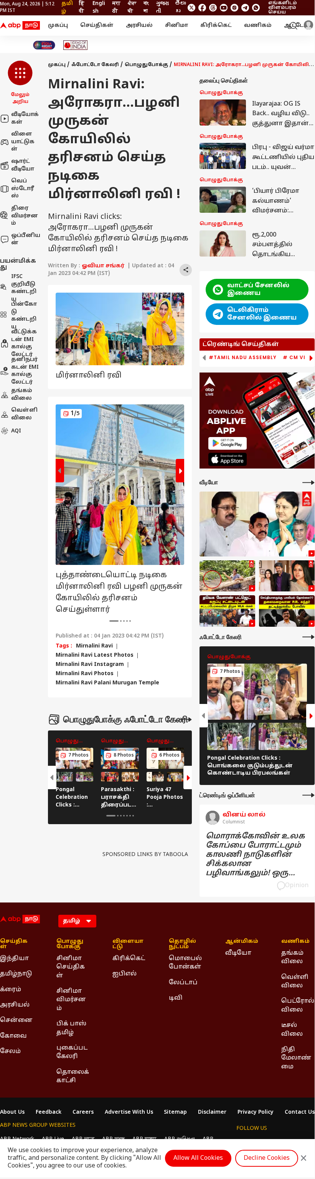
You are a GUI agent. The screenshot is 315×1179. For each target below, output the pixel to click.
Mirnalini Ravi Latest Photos (95, 655)
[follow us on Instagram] (234, 7)
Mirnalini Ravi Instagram (90, 664)
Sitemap (175, 1112)
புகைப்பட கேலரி (71, 1052)
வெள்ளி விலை (24, 414)
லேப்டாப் (183, 983)
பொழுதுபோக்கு (146, 65)
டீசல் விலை (292, 1030)
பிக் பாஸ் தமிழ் (71, 1028)
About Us (12, 1112)
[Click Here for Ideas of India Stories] (75, 45)
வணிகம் (258, 25)
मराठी (116, 7)
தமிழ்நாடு (16, 974)
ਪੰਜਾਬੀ (132, 7)
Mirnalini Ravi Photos (85, 674)
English (98, 7)
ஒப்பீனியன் (25, 239)
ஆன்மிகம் (241, 941)
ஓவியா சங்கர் (103, 266)
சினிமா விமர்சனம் (71, 999)
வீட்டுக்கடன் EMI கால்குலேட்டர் (24, 343)
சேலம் (10, 1051)
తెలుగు (180, 7)
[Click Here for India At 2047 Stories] (44, 45)
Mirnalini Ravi (94, 646)
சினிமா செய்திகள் (70, 967)
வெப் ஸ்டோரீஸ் (22, 188)
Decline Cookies (267, 1158)
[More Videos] (308, 482)
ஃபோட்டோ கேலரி (95, 65)
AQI (16, 431)
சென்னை (16, 1020)
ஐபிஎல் (124, 974)
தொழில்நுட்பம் (182, 944)
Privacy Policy (255, 1112)
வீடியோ (238, 953)
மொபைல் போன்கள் (185, 963)
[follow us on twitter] (191, 7)
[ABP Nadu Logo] (20, 25)
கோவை (13, 1036)
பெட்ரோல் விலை (297, 1005)
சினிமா (176, 25)
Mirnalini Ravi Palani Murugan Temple (107, 683)
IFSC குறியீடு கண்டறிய (23, 288)
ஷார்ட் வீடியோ (22, 165)
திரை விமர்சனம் (24, 216)
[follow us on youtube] (223, 7)
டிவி (176, 998)
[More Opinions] (308, 795)
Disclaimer (212, 1112)
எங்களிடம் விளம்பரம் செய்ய (282, 7)
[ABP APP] (227, 443)
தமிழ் (67, 7)
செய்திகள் (97, 25)
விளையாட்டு (127, 944)
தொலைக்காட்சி (72, 1076)
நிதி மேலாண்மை (296, 1058)
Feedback (48, 1112)
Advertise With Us (129, 1112)
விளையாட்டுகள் (23, 141)
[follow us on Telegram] (245, 7)
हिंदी (81, 7)
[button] (20, 83)
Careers (83, 1112)
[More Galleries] (186, 719)
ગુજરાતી (162, 7)
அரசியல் (139, 25)
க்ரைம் (10, 990)
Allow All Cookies (198, 1158)
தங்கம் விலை (21, 394)
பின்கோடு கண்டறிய (24, 315)
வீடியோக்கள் (25, 118)
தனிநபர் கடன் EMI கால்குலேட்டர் (25, 371)
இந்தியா (14, 958)
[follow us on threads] (213, 7)
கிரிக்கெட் (216, 25)
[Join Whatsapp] (256, 7)
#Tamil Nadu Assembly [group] (243, 357)
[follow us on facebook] (202, 7)
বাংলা (145, 7)
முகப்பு (58, 25)
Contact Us (300, 1112)
